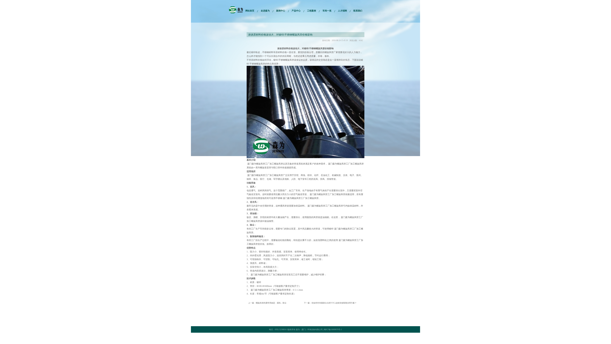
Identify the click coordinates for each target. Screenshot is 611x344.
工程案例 (311, 11)
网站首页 (249, 11)
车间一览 (327, 11)
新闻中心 (280, 11)
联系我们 (357, 11)
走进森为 (265, 11)
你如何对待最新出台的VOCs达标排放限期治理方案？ (334, 303)
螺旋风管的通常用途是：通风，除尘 (271, 303)
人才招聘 (342, 11)
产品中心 (296, 11)
